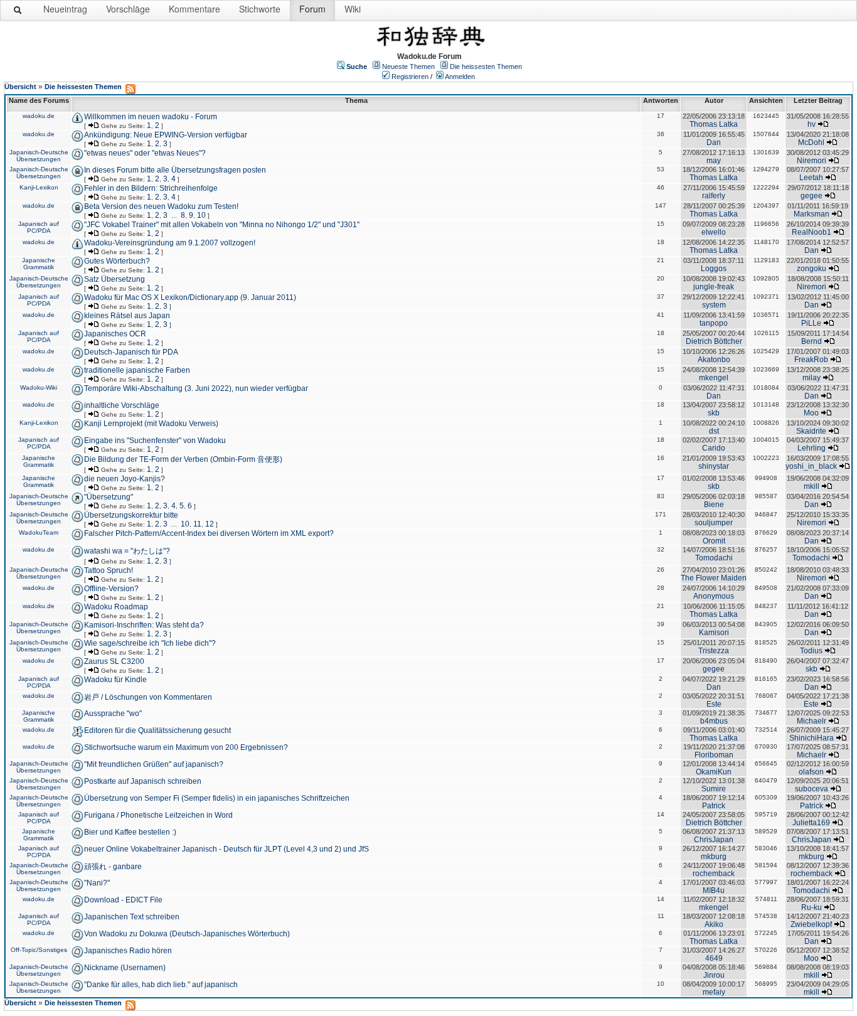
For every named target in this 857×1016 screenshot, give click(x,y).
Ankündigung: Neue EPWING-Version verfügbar (165, 135)
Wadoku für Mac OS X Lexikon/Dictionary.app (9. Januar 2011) (190, 297)
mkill (811, 486)
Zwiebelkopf (811, 924)
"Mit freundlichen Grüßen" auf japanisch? (153, 764)
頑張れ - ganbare (113, 866)
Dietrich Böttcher (714, 341)
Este (713, 704)
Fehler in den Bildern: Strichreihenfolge (151, 188)
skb (714, 413)
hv (811, 124)
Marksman (811, 214)
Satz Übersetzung (114, 279)
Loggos (714, 268)
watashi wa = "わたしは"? (127, 551)
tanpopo (714, 323)
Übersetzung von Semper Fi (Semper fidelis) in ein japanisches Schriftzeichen (216, 798)
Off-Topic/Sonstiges (39, 949)
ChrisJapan (713, 839)
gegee (811, 195)
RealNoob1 (811, 232)
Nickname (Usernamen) (125, 967)
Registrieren (409, 76)
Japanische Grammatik (38, 263)
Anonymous (713, 596)
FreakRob (811, 359)
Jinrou (714, 975)
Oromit (714, 541)
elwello (713, 232)
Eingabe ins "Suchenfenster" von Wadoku (155, 440)
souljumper (714, 522)
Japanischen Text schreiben (131, 916)
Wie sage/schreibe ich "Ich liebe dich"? (150, 643)
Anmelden (460, 76)
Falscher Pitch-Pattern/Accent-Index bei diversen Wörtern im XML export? (209, 533)
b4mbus (714, 721)
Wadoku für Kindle (115, 679)
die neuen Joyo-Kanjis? (124, 478)
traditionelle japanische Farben (137, 370)
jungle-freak (713, 286)
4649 (714, 958)
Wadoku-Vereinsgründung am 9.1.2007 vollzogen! (169, 242)
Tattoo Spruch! (108, 570)
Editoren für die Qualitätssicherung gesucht (157, 730)
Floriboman (714, 755)
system (714, 305)
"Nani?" (97, 883)
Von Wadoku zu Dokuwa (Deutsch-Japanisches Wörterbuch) (187, 933)
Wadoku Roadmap (116, 606)
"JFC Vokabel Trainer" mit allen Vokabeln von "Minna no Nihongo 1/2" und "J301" (221, 224)
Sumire (713, 788)
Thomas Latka (713, 124)
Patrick (713, 805)
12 (209, 524)
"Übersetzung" (108, 497)
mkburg (714, 856)
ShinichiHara (811, 738)
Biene (714, 504)
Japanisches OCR (115, 333)
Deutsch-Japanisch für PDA (131, 352)
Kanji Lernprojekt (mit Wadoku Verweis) (151, 423)
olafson (811, 771)
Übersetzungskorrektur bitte (131, 515)
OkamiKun (714, 771)
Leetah (811, 177)
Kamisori (714, 632)
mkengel (713, 377)
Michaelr (811, 721)
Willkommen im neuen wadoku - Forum (150, 116)
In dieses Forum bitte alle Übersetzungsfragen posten (175, 170)
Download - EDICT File (123, 900)
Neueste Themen (408, 66)
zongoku (811, 268)
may (713, 160)
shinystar (713, 466)
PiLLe (811, 323)
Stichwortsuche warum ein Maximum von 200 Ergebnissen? (186, 747)
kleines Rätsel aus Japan (127, 315)
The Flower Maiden (714, 578)
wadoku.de (39, 115)
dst (714, 431)
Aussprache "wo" (113, 713)
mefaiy (714, 992)
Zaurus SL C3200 (114, 661)
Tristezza (713, 650)
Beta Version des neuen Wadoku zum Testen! (161, 206)
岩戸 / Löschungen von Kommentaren (148, 697)
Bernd (811, 341)
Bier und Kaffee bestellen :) (130, 832)
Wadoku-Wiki (38, 387)
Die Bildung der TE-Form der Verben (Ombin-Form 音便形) (183, 459)
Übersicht (20, 86)
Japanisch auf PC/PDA (38, 227)
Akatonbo (714, 359)
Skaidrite (811, 431)
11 (197, 524)
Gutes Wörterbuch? (117, 261)
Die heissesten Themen (486, 66)
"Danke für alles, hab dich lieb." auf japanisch (161, 984)
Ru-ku (811, 907)
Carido (713, 448)
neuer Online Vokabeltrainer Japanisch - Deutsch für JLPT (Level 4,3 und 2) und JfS (226, 849)
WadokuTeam (38, 532)
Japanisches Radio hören (128, 950)
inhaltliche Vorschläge (121, 405)
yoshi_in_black (811, 466)
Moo (811, 413)
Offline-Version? (111, 588)
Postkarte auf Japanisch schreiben (142, 781)
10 (201, 215)
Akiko (714, 924)
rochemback (714, 873)
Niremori (811, 160)
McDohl (811, 142)
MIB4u (714, 890)
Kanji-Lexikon (38, 187)
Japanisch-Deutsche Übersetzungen (38, 156)
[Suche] (18, 12)
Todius (811, 650)
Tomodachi (714, 557)
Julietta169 (811, 822)
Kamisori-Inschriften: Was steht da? (144, 625)
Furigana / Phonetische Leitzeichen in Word (158, 815)
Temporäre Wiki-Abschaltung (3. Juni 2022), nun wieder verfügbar (196, 388)
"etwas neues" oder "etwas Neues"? (145, 153)
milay (811, 377)
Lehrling (811, 448)
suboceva (811, 788)
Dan (713, 142)
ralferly (713, 195)
